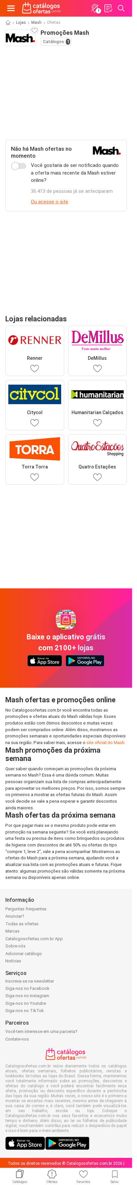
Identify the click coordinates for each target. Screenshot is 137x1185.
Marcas (12, 931)
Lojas (21, 22)
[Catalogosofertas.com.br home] (41, 8)
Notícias (13, 960)
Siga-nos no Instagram (27, 995)
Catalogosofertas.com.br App (34, 938)
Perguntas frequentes (26, 908)
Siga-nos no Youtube (25, 1003)
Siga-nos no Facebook (27, 988)
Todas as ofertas (22, 923)
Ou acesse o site (49, 202)
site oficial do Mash (105, 742)
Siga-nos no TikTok (24, 1010)
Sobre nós (15, 945)
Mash (36, 22)
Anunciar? (14, 916)
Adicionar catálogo (23, 953)
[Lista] (108, 8)
